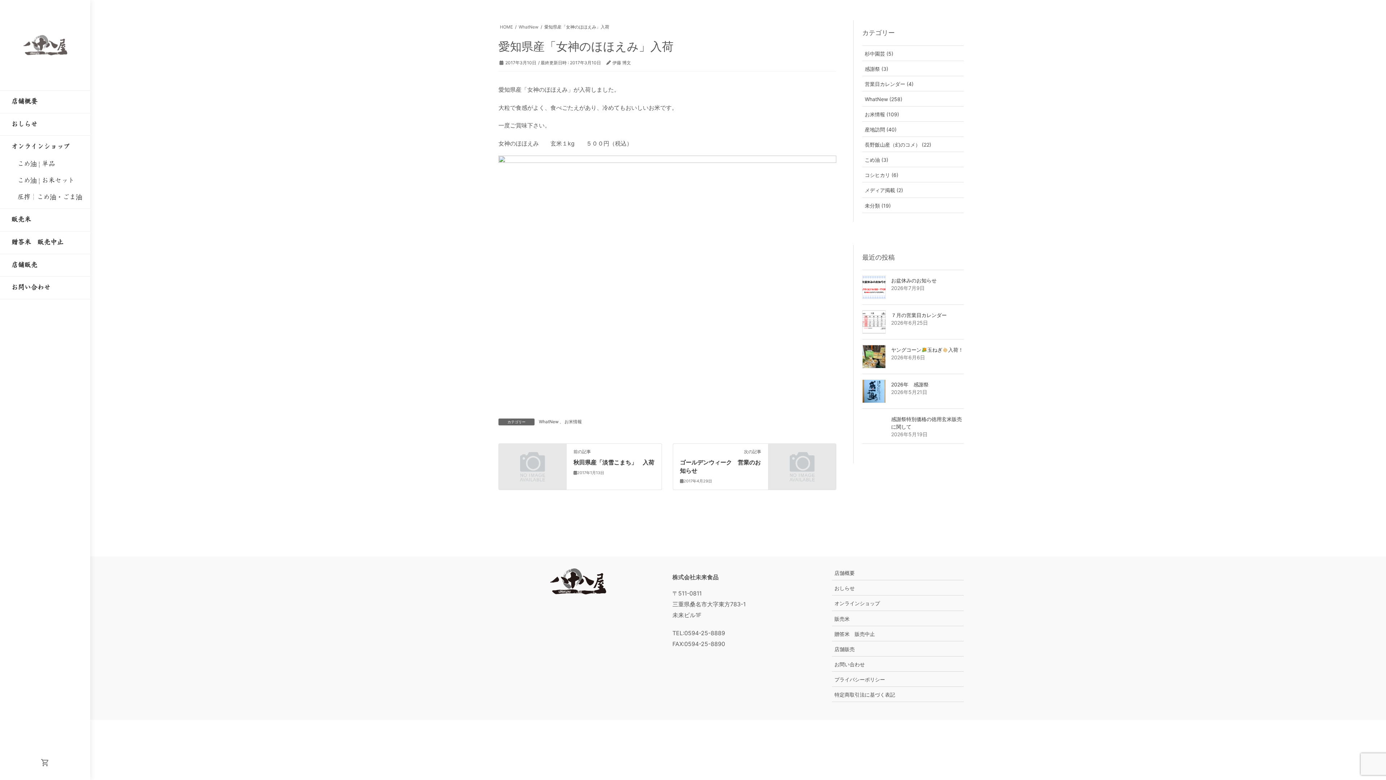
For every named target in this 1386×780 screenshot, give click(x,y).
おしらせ (844, 588)
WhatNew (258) (883, 99)
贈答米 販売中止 (854, 634)
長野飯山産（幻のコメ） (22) (898, 145)
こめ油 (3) (876, 160)
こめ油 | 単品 (36, 164)
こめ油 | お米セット (45, 180)
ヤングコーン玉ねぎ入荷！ (927, 350)
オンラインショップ (857, 603)
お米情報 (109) (882, 114)
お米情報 (573, 421)
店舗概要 (844, 573)
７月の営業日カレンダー (919, 315)
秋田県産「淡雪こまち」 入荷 (614, 462)
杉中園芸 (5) (879, 54)
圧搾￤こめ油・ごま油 (49, 197)
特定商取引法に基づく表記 (864, 695)
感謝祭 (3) (876, 69)
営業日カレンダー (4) (889, 84)
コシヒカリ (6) (881, 175)
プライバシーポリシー (859, 679)
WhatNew (549, 421)
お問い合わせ (849, 664)
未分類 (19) (878, 206)
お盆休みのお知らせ (914, 280)
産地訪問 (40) (881, 129)
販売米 (842, 619)
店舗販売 (844, 649)
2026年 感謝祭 (910, 384)
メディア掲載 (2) (884, 190)
